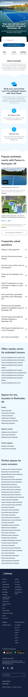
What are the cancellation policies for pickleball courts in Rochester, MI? (12, 308)
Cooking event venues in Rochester (10, 492)
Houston (17, 637)
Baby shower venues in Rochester (10, 472)
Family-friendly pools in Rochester (10, 517)
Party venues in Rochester (8, 532)
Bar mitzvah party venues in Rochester (11, 479)
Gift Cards (4, 589)
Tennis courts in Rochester (8, 434)
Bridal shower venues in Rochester (10, 487)
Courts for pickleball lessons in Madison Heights (12, 366)
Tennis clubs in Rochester (8, 558)
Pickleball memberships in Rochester (11, 540)
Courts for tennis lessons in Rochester (11, 505)
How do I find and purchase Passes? (11, 257)
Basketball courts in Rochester (9, 437)
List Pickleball (18, 587)
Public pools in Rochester (8, 423)
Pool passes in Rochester (8, 545)
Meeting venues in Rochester (9, 527)
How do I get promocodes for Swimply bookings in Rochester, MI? (12, 319)
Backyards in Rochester (7, 446)
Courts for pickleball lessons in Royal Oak (12, 375)
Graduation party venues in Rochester (11, 520)
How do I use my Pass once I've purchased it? (12, 266)
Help (3, 608)
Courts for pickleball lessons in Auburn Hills (13, 357)
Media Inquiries (5, 587)
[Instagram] (12, 668)
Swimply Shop (5, 584)
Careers (4, 582)
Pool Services (5, 601)
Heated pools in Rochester (8, 418)
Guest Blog (5, 592)
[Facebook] (3, 668)
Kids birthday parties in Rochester (10, 525)
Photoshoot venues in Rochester (10, 535)
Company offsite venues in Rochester (11, 489)
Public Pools (5, 618)
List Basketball (18, 589)
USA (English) (6, 675)
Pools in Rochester (6, 410)
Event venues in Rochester (8, 515)
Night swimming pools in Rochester (10, 530)
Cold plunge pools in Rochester (9, 420)
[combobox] (14, 40)
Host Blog (4, 594)
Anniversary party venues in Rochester (11, 469)
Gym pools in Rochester (7, 522)
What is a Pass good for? (10, 250)
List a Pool (17, 582)
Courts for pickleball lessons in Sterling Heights (11, 379)
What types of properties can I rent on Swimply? (12, 329)
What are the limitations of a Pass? (12, 275)
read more (3, 193)
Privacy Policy (5, 683)
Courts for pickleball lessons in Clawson (12, 362)
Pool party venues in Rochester (9, 543)
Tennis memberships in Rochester (10, 560)
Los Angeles (18, 625)
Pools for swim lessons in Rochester (11, 548)
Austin (16, 635)
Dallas (16, 640)
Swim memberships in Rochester (10, 555)
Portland (17, 630)
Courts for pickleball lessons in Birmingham (13, 360)
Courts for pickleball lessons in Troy (10, 383)
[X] (7, 668)
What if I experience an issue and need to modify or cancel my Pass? (12, 285)
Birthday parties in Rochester (9, 484)
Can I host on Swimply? (10, 337)
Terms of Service (6, 681)
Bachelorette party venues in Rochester (12, 474)
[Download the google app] (19, 652)
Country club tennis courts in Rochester (11, 502)
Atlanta (16, 632)
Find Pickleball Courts (14, 45)
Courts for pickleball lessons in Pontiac (11, 370)
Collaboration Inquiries (7, 613)
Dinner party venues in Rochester (10, 510)
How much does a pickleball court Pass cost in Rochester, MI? (11, 296)
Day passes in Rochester (7, 507)
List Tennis (17, 584)
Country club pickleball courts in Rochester (12, 497)
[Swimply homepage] (14, 2)
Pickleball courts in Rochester (9, 432)
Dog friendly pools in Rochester (9, 512)
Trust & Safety (5, 610)
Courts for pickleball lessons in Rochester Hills (13, 372)
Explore (4, 615)
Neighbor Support (6, 625)
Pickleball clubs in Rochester (9, 538)
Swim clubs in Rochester (8, 553)
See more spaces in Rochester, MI (14, 232)
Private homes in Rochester (8, 448)
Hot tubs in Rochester (7, 415)
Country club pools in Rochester (9, 499)
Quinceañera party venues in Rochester (11, 550)
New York (17, 627)
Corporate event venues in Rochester (11, 494)
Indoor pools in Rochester (8, 413)
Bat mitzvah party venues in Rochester (11, 482)
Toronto (17, 642)
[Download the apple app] (8, 652)
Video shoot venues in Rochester (10, 563)
